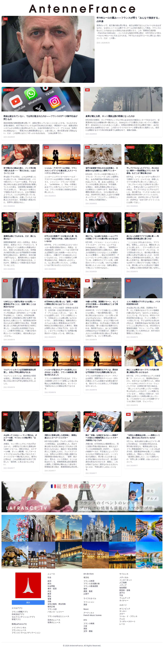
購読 (28, 602)
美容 (85, 604)
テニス (122, 619)
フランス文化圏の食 (92, 583)
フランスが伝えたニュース (58, 616)
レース (122, 624)
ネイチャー (123, 600)
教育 (49, 594)
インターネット (125, 580)
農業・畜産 (88, 591)
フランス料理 (89, 581)
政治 (49, 583)
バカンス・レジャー (56, 611)
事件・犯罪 (52, 588)
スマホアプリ (17, 608)
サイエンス (123, 574)
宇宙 (121, 595)
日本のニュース (54, 620)
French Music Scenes (93, 615)
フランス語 (52, 609)
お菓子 (86, 594)
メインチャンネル (19, 627)
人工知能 (123, 582)
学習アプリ (16, 619)
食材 (85, 588)
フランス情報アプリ (20, 611)
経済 (49, 581)
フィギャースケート (127, 621)
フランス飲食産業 (91, 586)
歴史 (49, 596)
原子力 (122, 592)
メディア (123, 585)
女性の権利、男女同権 (57, 604)
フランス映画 (89, 623)
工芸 (85, 626)
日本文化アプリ (18, 614)
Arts (85, 620)
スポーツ (123, 605)
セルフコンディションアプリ (23, 617)
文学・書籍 (88, 631)
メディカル (123, 577)
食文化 (86, 577)
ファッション (89, 602)
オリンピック (124, 608)
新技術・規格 (124, 590)
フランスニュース (19, 630)
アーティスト (89, 612)
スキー (122, 613)
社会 (49, 577)
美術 (85, 628)
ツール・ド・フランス (128, 616)
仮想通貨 (123, 587)
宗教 (49, 601)
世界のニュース (54, 622)
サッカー (123, 611)
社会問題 (51, 586)
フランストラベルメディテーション (26, 632)
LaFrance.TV (21, 624)
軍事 (49, 599)
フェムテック (124, 598)
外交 (49, 591)
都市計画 (51, 606)
